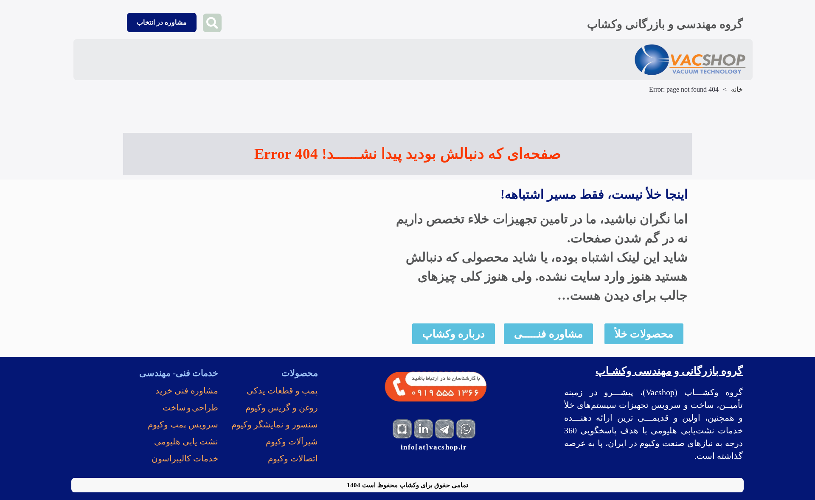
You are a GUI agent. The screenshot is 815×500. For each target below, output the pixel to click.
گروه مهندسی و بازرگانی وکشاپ (665, 24)
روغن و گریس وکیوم (281, 407)
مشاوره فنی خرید (186, 390)
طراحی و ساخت (190, 407)
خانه (737, 89)
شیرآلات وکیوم (292, 441)
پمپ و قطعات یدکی (282, 390)
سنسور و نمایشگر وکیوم (274, 424)
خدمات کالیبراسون (185, 458)
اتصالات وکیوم (293, 458)
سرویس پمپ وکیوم (183, 424)
